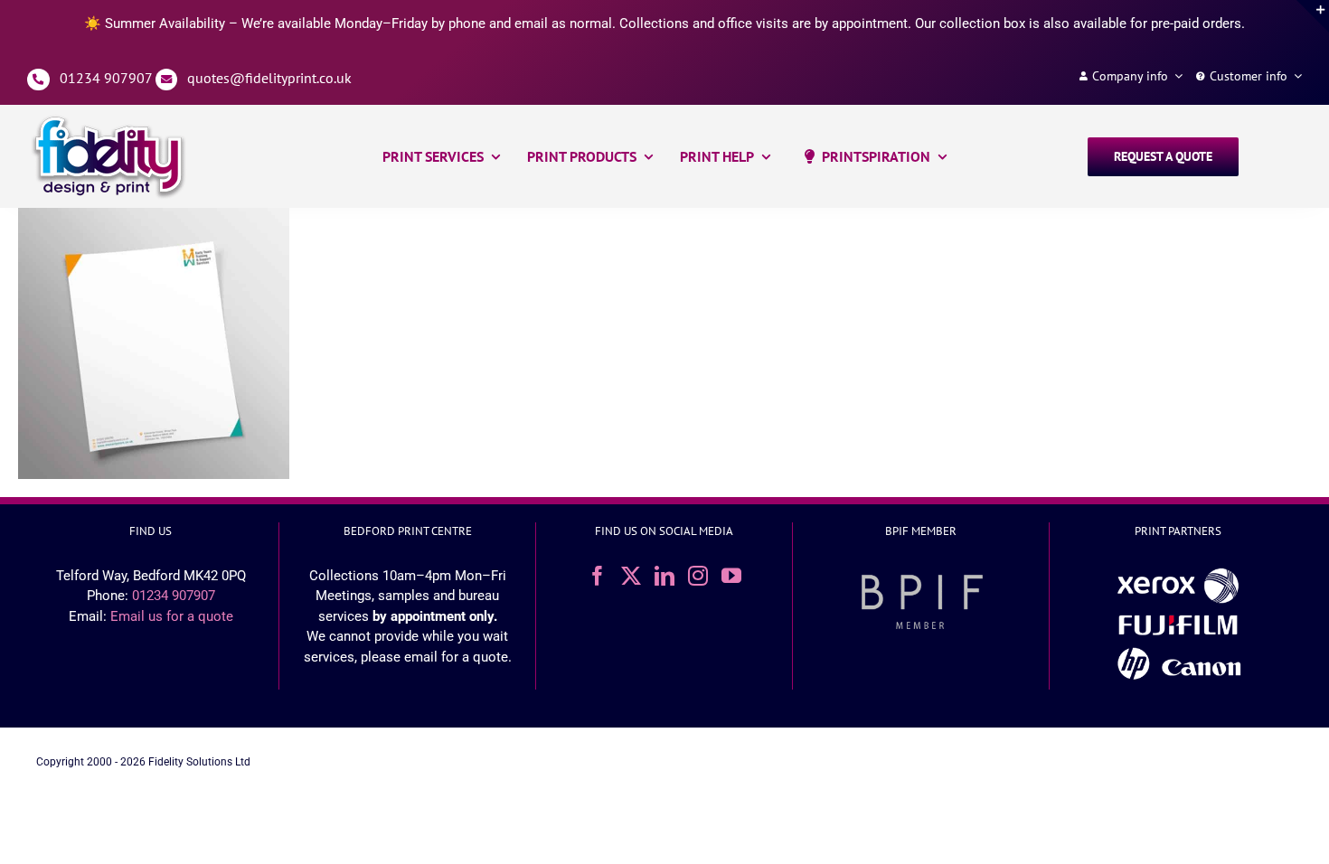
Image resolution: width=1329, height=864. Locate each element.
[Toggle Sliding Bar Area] (1312, 16)
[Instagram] (698, 576)
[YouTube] (731, 576)
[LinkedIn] (664, 576)
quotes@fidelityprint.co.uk (269, 78)
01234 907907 (106, 78)
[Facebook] (598, 576)
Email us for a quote (171, 616)
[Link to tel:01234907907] (38, 80)
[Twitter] (631, 576)
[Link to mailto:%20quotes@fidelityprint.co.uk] (167, 80)
